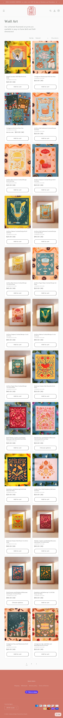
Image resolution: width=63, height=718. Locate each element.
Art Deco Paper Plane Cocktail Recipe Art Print (45, 283)
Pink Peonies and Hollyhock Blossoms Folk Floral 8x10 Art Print (44, 438)
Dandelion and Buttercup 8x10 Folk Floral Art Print (16, 490)
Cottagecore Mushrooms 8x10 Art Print (45, 76)
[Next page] (36, 664)
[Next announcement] (59, 2)
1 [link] (26, 664)
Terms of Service (44, 685)
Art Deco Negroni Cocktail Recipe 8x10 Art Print (44, 180)
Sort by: (31, 38)
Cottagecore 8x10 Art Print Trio (14, 128)
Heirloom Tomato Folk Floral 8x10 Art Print (44, 387)
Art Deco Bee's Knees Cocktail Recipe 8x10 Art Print (16, 180)
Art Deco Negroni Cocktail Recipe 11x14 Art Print (17, 335)
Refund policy (33, 685)
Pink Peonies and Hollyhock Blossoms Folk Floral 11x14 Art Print (16, 593)
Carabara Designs (13, 714)
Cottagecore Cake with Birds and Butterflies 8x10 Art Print (43, 644)
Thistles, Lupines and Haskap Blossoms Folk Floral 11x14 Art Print (45, 541)
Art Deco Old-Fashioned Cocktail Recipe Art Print (45, 129)
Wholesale (24, 685)
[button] (4, 11)
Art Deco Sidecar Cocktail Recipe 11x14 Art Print (45, 335)
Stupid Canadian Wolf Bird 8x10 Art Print (16, 77)
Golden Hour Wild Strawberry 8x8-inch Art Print (45, 490)
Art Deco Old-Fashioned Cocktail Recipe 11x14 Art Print (45, 232)
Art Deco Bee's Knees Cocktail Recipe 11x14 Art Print (16, 283)
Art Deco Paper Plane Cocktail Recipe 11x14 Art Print (16, 387)
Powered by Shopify (22, 714)
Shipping (16, 685)
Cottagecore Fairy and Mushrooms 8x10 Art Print (17, 644)
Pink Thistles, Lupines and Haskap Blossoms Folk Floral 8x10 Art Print (16, 438)
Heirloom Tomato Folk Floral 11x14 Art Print (17, 541)
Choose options (45, 448)
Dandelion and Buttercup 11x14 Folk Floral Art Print (44, 593)
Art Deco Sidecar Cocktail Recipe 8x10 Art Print (16, 232)
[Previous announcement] (3, 2)
